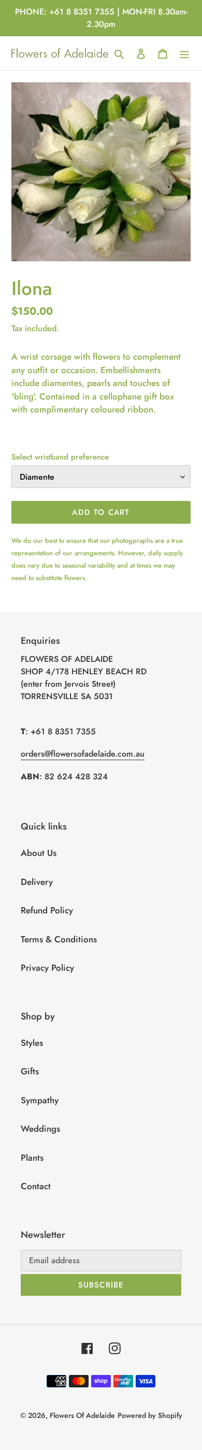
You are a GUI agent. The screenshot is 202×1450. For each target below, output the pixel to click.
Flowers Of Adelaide (82, 1415)
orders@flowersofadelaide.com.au (83, 754)
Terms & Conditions (59, 939)
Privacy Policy (47, 967)
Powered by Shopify (150, 1415)
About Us (38, 853)
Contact (36, 1186)
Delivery (37, 882)
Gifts (30, 1071)
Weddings (40, 1128)
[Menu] (184, 53)
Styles (32, 1043)
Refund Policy (47, 910)
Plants (32, 1157)
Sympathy (40, 1100)
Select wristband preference (60, 457)
